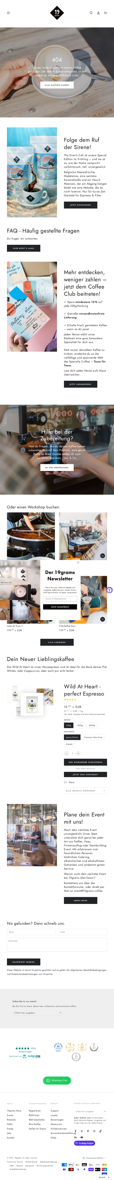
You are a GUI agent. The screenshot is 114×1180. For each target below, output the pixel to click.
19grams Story (14, 1110)
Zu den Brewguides (57, 467)
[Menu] (8, 13)
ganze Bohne (72, 737)
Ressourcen (56, 1124)
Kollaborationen (59, 1128)
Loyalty (54, 1115)
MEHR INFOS (80, 900)
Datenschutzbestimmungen (24, 974)
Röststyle (11, 1119)
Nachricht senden (24, 962)
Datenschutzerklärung (48, 1162)
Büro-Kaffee (35, 1124)
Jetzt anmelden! (60, 606)
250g (68, 725)
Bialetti (69, 744)
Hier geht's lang (23, 248)
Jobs (9, 1133)
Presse (10, 1128)
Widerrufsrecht (31, 1162)
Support (55, 1110)
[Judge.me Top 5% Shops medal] (94, 1047)
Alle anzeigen (57, 642)
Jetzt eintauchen (80, 205)
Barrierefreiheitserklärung (63, 1133)
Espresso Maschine (93, 737)
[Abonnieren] (61, 1013)
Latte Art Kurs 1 (14, 626)
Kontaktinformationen (18, 1169)
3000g (92, 725)
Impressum (29, 1166)
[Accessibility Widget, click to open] (109, 590)
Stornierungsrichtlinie (45, 1166)
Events (10, 1115)
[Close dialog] (78, 562)
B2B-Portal (34, 1115)
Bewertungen (57, 1119)
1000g (80, 725)
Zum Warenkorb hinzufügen (85, 762)
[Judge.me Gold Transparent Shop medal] (70, 1047)
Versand (77, 714)
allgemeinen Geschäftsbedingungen (88, 970)
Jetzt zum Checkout (85, 774)
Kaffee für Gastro (37, 1128)
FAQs (9, 1124)
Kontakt (10, 1137)
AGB (11, 1166)
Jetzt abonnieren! (81, 384)
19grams (18, 1158)
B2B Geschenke (37, 1119)
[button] (91, 13)
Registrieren (35, 1110)
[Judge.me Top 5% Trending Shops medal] (76, 1056)
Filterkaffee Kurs (67, 626)
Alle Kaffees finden (57, 85)
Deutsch (102, 1177)
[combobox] (104, 1177)
